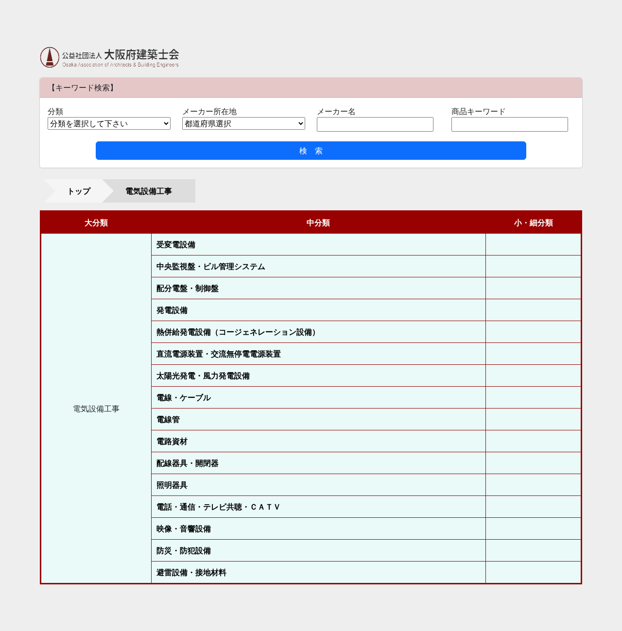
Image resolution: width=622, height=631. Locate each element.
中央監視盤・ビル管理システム (210, 266)
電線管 (168, 419)
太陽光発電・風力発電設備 (203, 375)
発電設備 (172, 310)
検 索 (311, 150)
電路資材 (172, 441)
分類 (55, 111)
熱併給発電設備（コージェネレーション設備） (238, 331)
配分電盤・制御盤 (187, 288)
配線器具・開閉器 (187, 463)
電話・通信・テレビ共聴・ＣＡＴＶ (218, 506)
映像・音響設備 (183, 528)
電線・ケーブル (183, 397)
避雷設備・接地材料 (191, 572)
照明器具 (172, 484)
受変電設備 (175, 244)
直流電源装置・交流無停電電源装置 (218, 353)
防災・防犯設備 (183, 550)
